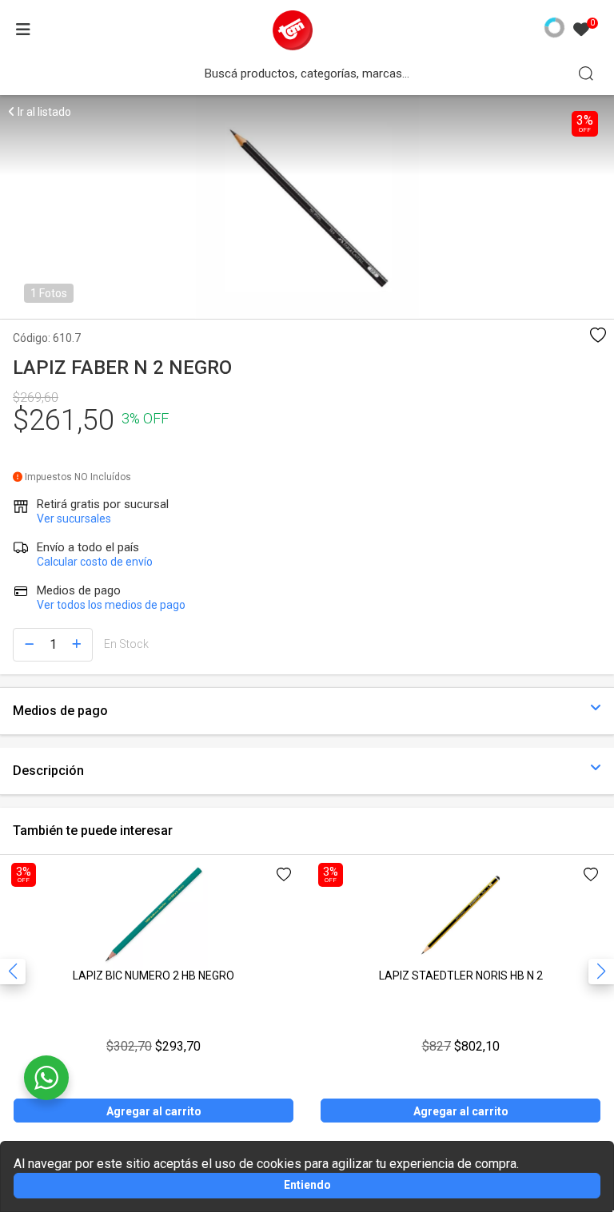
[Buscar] (586, 73)
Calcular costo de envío (95, 561)
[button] (601, 971)
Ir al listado (43, 111)
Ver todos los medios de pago (111, 604)
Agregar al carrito (153, 1111)
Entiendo (307, 1184)
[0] (581, 30)
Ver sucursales (74, 518)
